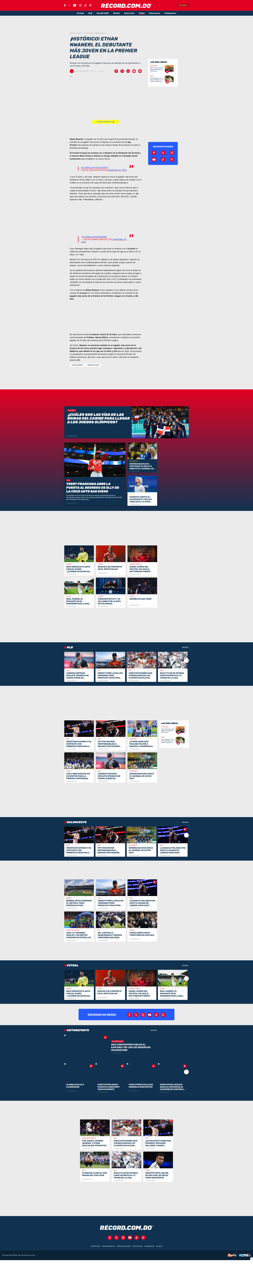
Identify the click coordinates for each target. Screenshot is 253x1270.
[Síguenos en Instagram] (80, 5)
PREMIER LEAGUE (93, 365)
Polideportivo (170, 13)
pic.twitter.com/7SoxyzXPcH (94, 167)
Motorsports (154, 13)
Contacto (159, 1246)
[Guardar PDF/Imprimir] (140, 71)
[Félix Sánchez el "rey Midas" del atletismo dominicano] (163, 69)
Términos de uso (137, 1246)
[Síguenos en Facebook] (65, 5)
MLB (90, 13)
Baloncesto (129, 13)
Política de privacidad (123, 1246)
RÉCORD (72, 33)
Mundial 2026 (103, 13)
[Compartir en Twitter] (122, 71)
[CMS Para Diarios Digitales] (245, 1255)
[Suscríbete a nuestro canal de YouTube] (74, 5)
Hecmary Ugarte (83, 71)
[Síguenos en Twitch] (91, 5)
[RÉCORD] (126, 5)
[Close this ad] (251, 1258)
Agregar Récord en (104, 122)
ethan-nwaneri (88, 33)
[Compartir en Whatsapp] (128, 71)
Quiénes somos (95, 1246)
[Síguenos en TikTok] (85, 5)
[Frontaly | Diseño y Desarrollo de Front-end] (232, 1255)
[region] (126, 23)
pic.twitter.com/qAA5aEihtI (94, 236)
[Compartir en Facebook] (116, 71)
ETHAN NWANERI (77, 365)
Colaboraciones (149, 1246)
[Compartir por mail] (134, 71)
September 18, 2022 (117, 170)
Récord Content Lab (108, 1246)
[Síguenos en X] (69, 5)
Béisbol (116, 13)
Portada (80, 13)
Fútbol (142, 13)
